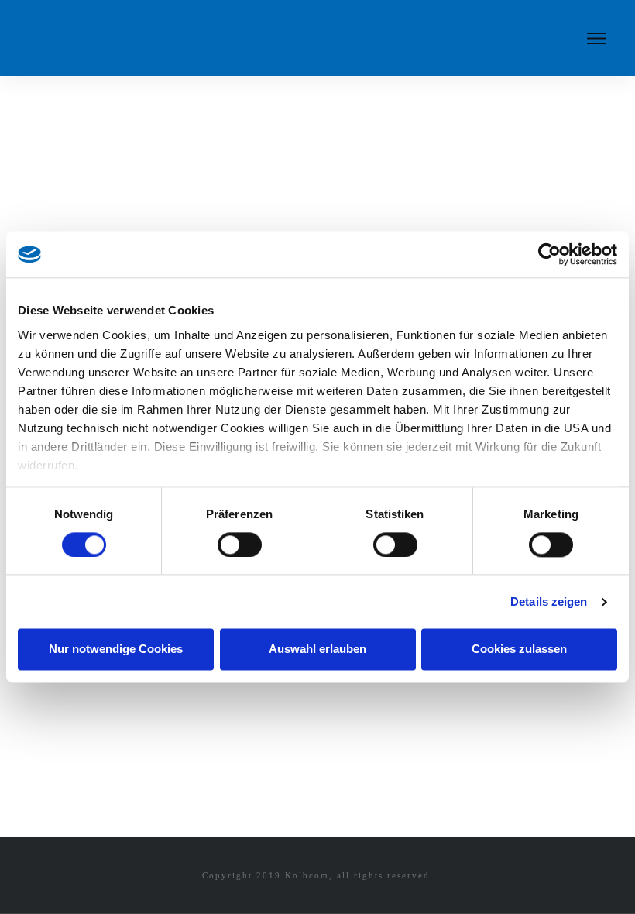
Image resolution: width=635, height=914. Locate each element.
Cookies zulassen (519, 649)
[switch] (240, 544)
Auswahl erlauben (317, 649)
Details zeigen (548, 601)
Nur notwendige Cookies (116, 649)
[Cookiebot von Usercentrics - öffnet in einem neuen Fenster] (549, 254)
